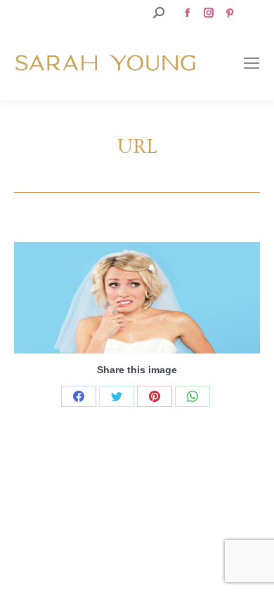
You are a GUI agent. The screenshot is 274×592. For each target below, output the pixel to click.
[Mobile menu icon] (251, 63)
